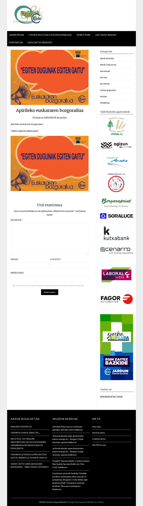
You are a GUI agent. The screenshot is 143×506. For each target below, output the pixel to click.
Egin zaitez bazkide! (40, 42)
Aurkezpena (16, 35)
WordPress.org (99, 445)
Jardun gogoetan (108, 90)
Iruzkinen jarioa (98, 439)
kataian (103, 96)
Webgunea (17, 272)
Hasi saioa (96, 426)
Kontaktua (16, 42)
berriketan (105, 83)
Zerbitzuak (83, 35)
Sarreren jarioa (98, 432)
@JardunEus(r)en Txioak (111, 396)
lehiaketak (105, 102)
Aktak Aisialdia (107, 58)
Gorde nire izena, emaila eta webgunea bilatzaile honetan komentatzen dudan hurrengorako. (50, 286)
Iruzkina (17, 220)
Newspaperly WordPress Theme (89, 502)
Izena (15, 259)
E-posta (55, 259)
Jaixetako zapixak (59, 442)
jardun (63, 117)
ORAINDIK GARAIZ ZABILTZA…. (25, 432)
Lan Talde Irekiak (105, 35)
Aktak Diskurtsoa (108, 64)
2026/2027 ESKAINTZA (21, 426)
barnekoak (105, 71)
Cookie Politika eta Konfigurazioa (50, 35)
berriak (103, 77)
